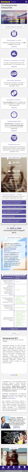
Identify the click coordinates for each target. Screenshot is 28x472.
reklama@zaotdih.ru (10, 398)
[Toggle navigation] (26, 2)
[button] (11, 375)
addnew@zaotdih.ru (13, 463)
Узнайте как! (16, 427)
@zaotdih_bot (11, 396)
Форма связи (11, 458)
